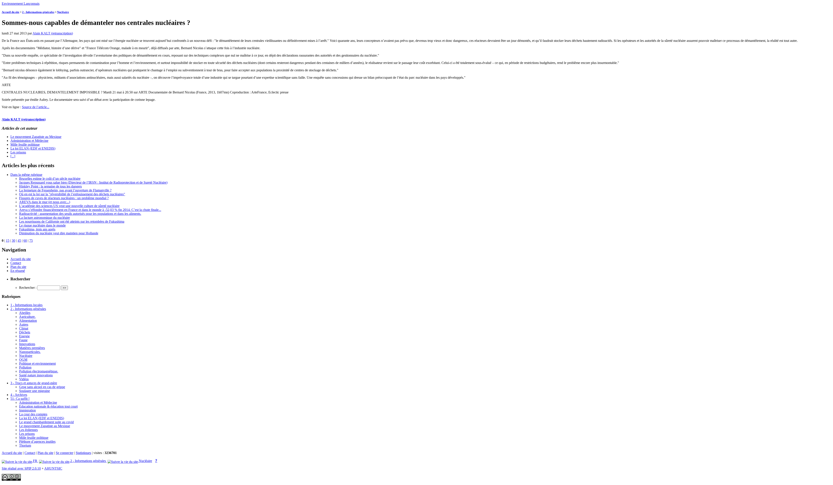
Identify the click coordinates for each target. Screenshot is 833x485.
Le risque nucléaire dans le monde (42, 225)
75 (31, 240)
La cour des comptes (33, 414)
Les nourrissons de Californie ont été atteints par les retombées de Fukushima (71, 221)
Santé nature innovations (36, 375)
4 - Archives (18, 395)
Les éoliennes (28, 430)
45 (19, 240)
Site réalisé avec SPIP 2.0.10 (21, 468)
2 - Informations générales (38, 12)
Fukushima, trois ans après (37, 229)
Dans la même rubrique (26, 174)
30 (13, 240)
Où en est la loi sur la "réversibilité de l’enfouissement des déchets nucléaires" (72, 194)
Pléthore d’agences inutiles (37, 441)
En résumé (17, 271)
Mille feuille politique (25, 144)
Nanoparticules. (30, 352)
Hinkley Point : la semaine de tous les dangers (50, 186)
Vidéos (24, 379)
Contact (15, 263)
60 (25, 240)
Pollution (25, 367)
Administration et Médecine (29, 140)
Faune (23, 340)
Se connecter (64, 453)
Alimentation (28, 320)
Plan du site (18, 267)
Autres (23, 324)
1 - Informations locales (26, 305)
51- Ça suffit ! (20, 398)
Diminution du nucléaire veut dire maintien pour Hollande (58, 233)
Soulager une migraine (34, 391)
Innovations (27, 344)
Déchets (24, 332)
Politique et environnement (37, 363)
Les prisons (18, 152)
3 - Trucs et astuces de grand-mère (33, 383)
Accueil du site (10, 12)
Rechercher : (27, 287)
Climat (23, 328)
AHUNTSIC (53, 468)
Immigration (27, 410)
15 (7, 240)
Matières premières (32, 348)
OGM (23, 359)
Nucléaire (63, 12)
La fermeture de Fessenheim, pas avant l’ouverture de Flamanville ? (65, 190)
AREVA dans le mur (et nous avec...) (44, 202)
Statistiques (83, 453)
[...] (12, 156)
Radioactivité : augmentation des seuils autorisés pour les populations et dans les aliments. (80, 214)
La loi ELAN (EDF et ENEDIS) (32, 148)
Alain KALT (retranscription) (53, 33)
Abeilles (24, 313)
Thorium (25, 445)
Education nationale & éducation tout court (48, 406)
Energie (24, 336)
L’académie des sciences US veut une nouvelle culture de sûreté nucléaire (69, 206)
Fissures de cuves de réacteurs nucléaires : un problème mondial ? (64, 198)
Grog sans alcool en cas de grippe (42, 387)
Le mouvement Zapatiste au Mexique (35, 137)
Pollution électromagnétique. (38, 371)
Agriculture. (27, 316)
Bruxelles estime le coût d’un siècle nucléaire (49, 178)
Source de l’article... (35, 107)
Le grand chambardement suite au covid (46, 422)
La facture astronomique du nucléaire (44, 217)
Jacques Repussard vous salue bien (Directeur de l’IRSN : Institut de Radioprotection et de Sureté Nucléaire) (93, 182)
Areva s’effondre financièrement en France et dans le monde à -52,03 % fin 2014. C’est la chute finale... (90, 210)
